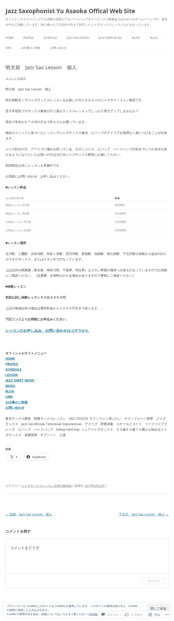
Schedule (50, 38)
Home (9, 38)
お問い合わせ (58, 48)
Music (136, 38)
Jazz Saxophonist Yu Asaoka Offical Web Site (70, 11)
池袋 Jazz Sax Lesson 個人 (28, 514)
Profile (28, 38)
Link (8, 48)
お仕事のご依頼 (30, 48)
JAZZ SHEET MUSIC (20, 380)
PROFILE (11, 364)
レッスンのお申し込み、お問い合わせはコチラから (47, 330)
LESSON (11, 375)
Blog (154, 38)
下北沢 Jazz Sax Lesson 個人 (144, 514)
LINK (9, 396)
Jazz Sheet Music (110, 38)
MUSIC (10, 386)
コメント (153, 581)
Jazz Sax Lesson (78, 38)
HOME (10, 358)
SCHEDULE (13, 369)
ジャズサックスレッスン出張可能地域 (47, 486)
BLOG (9, 391)
